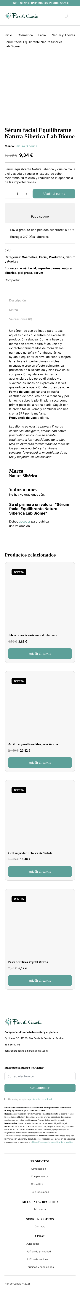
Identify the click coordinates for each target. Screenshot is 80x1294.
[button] (40, 653)
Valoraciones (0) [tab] (20, 319)
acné (23, 268)
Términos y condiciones (40, 1266)
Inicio (8, 35)
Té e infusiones (40, 1191)
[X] (33, 280)
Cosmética (25, 35)
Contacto (40, 1226)
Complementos (40, 1176)
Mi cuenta (40, 1209)
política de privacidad (40, 1099)
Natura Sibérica (26, 146)
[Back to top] (52, 1285)
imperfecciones (49, 268)
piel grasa (25, 273)
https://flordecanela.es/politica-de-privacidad (52, 1142)
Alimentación (38, 1168)
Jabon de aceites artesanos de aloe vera (32, 635)
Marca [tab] (13, 310)
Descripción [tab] (17, 300)
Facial (42, 35)
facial (32, 268)
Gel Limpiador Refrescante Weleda (30, 853)
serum (38, 273)
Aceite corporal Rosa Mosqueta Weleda (33, 744)
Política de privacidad (38, 1251)
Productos (56, 257)
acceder (24, 521)
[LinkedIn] (41, 280)
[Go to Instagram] (12, 1059)
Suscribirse (40, 1087)
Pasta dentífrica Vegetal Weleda (28, 962)
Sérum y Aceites (63, 35)
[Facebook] (25, 280)
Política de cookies (37, 1259)
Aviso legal (32, 1243)
